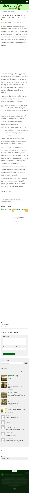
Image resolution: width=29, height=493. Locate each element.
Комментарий (6, 336)
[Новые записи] (7, 371)
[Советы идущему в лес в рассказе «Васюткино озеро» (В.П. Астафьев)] (4, 395)
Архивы (3, 456)
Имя (4, 346)
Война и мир (12, 199)
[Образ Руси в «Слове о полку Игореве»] (21, 212)
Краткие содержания (13, 375)
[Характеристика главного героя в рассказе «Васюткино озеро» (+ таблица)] (4, 385)
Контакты (3, 450)
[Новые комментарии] (21, 371)
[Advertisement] (14, 59)
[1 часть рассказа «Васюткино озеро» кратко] (4, 410)
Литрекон (3, 2)
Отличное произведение (12, 417)
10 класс (7, 199)
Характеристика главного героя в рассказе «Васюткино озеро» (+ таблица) (16, 386)
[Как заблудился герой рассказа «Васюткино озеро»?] (4, 402)
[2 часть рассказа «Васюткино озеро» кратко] (4, 378)
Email (16, 346)
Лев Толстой (18, 199)
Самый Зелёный (8, 22)
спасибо (8, 422)
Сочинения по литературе (7, 11)
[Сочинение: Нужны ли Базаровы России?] (7, 265)
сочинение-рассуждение (6, 201)
